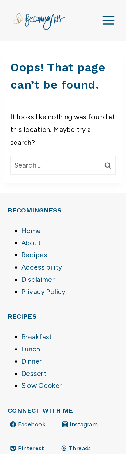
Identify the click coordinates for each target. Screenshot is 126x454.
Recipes (34, 255)
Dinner (31, 361)
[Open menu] (108, 20)
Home (31, 231)
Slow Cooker (41, 385)
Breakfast (36, 337)
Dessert (34, 374)
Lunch (30, 349)
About (31, 243)
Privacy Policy (43, 292)
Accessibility (41, 267)
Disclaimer (38, 279)
